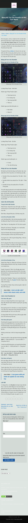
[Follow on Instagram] (5, 493)
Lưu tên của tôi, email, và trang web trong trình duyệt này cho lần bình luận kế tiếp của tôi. (14, 455)
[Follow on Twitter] (7, 493)
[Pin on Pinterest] (16, 399)
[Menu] (2, 5)
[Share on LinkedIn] (19, 399)
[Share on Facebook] (9, 399)
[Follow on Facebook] (2, 493)
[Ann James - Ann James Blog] (14, 5)
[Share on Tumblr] (21, 399)
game (14, 280)
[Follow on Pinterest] (10, 493)
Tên (4, 433)
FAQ (19, 517)
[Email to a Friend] (14, 399)
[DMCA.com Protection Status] (6, 496)
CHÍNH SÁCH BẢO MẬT (7, 511)
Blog (15, 517)
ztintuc (12, 51)
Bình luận (6, 421)
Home (2, 33)
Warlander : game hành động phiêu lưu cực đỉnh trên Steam (7, 406)
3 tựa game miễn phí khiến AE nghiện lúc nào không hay (14, 377)
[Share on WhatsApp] (6, 399)
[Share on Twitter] (11, 399)
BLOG (2, 512)
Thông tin (11, 517)
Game (14, 15)
